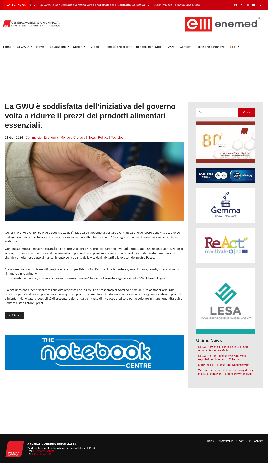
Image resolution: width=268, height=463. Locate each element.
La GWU (23, 46)
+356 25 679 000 (42, 454)
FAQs (170, 46)
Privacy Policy (225, 441)
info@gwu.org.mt (44, 451)
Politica (103, 137)
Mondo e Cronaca (72, 137)
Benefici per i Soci (148, 46)
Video (95, 46)
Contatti (185, 46)
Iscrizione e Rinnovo (211, 46)
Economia (51, 137)
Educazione (58, 46)
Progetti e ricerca (116, 46)
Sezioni (78, 46)
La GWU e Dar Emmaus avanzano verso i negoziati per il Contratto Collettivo (82, 4)
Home (7, 46)
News (40, 46)
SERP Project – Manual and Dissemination (173, 4)
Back (14, 315)
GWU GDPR (243, 441)
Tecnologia (118, 137)
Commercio (34, 137)
